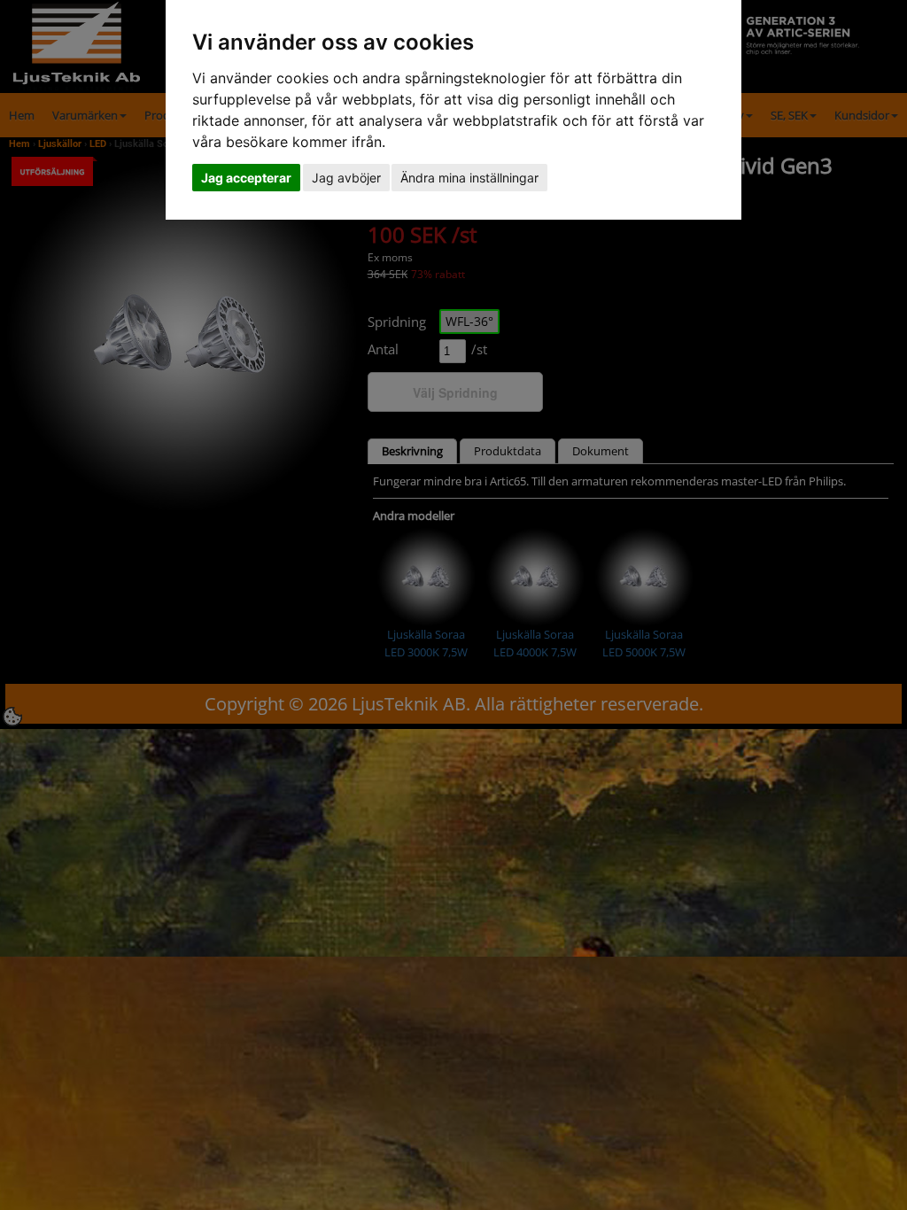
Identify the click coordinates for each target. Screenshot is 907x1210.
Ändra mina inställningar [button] (469, 177)
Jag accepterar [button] (246, 177)
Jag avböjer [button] (346, 177)
